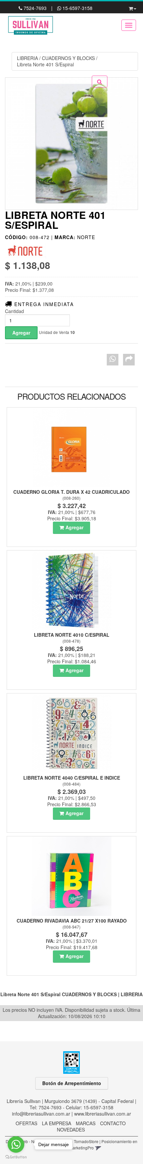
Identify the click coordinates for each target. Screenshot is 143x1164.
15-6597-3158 (76, 8)
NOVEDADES (71, 1129)
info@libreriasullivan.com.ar (41, 1113)
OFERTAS (26, 1123)
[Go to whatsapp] (16, 1144)
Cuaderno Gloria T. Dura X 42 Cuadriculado (71, 491)
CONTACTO (113, 1123)
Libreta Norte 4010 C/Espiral (71, 634)
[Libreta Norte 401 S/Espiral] (71, 144)
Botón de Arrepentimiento (71, 1083)
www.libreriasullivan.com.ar (102, 1113)
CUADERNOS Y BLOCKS (68, 58)
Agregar (74, 527)
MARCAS (85, 1123)
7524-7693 (35, 8)
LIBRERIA (27, 58)
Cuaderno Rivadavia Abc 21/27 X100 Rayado (72, 920)
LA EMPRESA (56, 1123)
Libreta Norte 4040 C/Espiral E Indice (71, 777)
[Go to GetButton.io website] (16, 1157)
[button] (132, 7)
